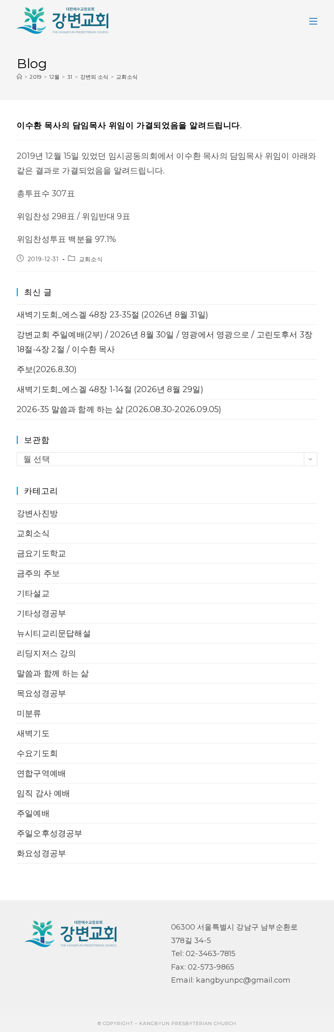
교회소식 (127, 76)
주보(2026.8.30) (47, 369)
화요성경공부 (41, 853)
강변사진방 (37, 513)
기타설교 (33, 593)
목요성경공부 (41, 693)
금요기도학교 (41, 553)
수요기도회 (37, 753)
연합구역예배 (41, 773)
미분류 (29, 713)
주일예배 (33, 813)
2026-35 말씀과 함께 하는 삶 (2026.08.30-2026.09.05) (119, 409)
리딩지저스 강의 (47, 653)
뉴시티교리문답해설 (54, 633)
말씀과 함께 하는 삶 (53, 673)
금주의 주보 (38, 573)
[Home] (19, 76)
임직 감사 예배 (43, 793)
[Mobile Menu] (313, 20)
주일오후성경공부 (50, 833)
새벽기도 (33, 733)
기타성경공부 (41, 613)
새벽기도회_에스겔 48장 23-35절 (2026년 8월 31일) (112, 315)
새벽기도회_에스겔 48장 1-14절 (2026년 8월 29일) (110, 389)
